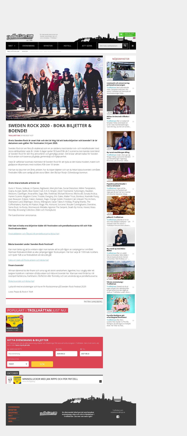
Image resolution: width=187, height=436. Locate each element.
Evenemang (29, 45)
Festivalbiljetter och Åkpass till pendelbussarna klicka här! (33, 233)
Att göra (87, 45)
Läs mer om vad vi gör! (83, 416)
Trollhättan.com (13, 51)
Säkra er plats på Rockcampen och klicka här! (28, 260)
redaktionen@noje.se (118, 412)
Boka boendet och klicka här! (21, 281)
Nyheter (48, 45)
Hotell (67, 45)
